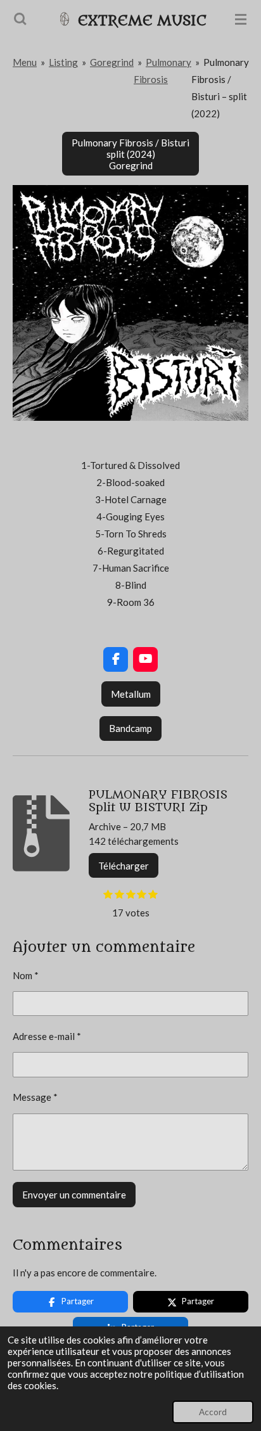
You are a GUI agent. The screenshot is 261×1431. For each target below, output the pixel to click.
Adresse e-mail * (47, 1036)
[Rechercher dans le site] (20, 19)
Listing (63, 62)
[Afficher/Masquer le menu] (241, 19)
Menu (25, 62)
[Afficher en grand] (130, 303)
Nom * (26, 975)
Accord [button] (213, 1412)
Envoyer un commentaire (74, 1194)
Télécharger (123, 865)
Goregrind (112, 62)
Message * (35, 1097)
